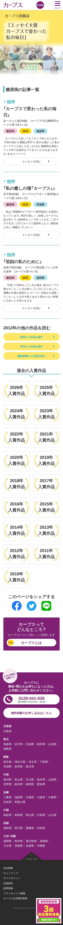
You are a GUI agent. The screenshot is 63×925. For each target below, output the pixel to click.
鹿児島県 (31, 841)
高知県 (41, 828)
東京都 (7, 761)
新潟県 (7, 779)
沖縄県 (41, 845)
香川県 (19, 828)
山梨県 (52, 779)
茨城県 (40, 204)
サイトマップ (10, 873)
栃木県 (30, 766)
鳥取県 (7, 815)
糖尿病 (10, 131)
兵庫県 (52, 797)
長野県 (7, 784)
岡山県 (30, 815)
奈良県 (7, 801)
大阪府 (41, 797)
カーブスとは (31, 642)
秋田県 (41, 744)
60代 (25, 204)
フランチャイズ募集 (14, 893)
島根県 (19, 815)
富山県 (19, 779)
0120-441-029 (31, 699)
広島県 (41, 815)
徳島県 (7, 828)
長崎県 (44, 841)
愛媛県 (30, 828)
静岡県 (30, 784)
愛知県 (41, 784)
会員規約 (8, 883)
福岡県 (40, 278)
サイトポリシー (12, 878)
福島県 (7, 748)
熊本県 (19, 841)
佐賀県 (30, 845)
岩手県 (19, 744)
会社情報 (8, 868)
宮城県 (30, 744)
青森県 (7, 744)
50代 (25, 278)
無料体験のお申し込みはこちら (31, 713)
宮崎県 (19, 845)
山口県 (52, 815)
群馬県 (19, 766)
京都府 (30, 797)
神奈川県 (20, 761)
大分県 (7, 845)
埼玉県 (33, 761)
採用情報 (8, 888)
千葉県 (44, 761)
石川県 (30, 779)
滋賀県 (40, 131)
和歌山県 (20, 801)
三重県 (7, 797)
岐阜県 (19, 784)
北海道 (7, 731)
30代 (25, 131)
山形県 (52, 744)
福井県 (41, 779)
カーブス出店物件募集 (15, 898)
